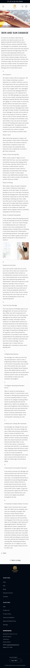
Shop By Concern (8, 593)
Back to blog (16, 560)
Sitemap (5, 625)
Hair (4, 585)
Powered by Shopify (20, 665)
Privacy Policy (7, 614)
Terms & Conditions (8, 617)
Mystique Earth (12, 665)
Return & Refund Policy (9, 621)
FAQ (4, 606)
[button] (3, 6)
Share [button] (4, 553)
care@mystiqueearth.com (12, 644)
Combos (5, 596)
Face (4, 582)
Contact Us (6, 610)
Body (4, 589)
